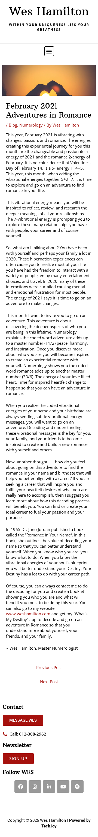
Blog (13, 125)
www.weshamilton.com (28, 613)
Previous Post (49, 667)
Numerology (31, 125)
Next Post (49, 681)
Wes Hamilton (49, 11)
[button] (49, 51)
